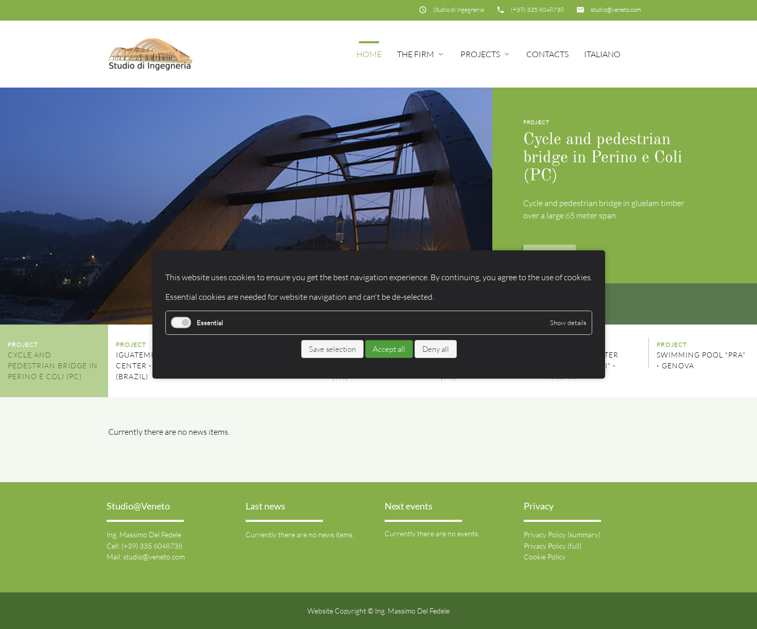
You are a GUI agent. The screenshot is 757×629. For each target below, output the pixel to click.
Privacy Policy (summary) (562, 534)
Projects (485, 54)
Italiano (602, 54)
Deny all (435, 349)
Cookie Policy (544, 556)
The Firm (421, 54)
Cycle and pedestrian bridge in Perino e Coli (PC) (602, 158)
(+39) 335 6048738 (537, 9)
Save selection (331, 349)
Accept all (388, 349)
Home (369, 54)
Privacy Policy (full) (552, 545)
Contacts (547, 54)
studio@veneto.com (616, 9)
